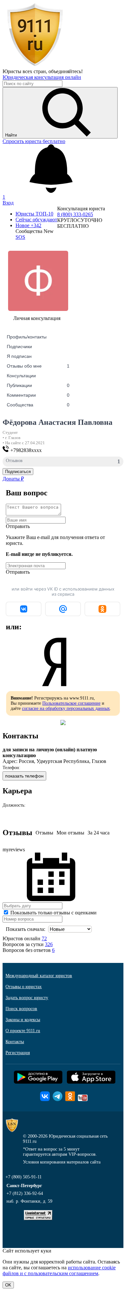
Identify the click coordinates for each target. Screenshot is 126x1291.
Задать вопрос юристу (26, 997)
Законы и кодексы (22, 1019)
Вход (8, 202)
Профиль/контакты (27, 336)
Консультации (21, 375)
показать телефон (24, 775)
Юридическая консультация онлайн (42, 77)
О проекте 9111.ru (22, 1030)
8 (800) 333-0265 (75, 214)
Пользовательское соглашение (71, 703)
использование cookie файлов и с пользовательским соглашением (59, 1270)
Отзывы (44, 832)
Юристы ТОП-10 (34, 213)
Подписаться (18, 471)
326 (49, 944)
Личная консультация (36, 318)
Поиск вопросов (21, 1008)
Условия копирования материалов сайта (61, 1162)
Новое (28, 225)
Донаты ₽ (13, 478)
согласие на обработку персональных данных (66, 708)
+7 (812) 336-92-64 (24, 1193)
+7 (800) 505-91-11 (23, 1177)
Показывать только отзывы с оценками (53, 912)
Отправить (18, 526)
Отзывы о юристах (23, 986)
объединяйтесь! (65, 71)
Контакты (14, 1041)
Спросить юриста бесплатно (34, 141)
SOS (20, 237)
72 (44, 938)
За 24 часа (99, 832)
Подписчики (19, 346)
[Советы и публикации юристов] (35, 65)
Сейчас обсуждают (36, 219)
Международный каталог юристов (38, 975)
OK (8, 1285)
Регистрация (17, 1052)
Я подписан (19, 356)
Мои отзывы (70, 832)
